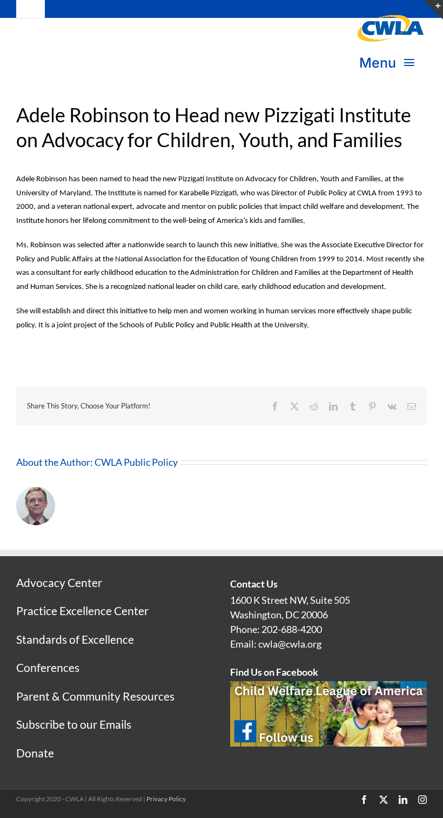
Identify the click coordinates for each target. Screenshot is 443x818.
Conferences (47, 667)
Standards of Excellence (75, 639)
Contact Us (254, 584)
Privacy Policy (166, 799)
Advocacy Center (59, 582)
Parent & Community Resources (95, 696)
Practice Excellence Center (82, 610)
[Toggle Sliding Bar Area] (433, 9)
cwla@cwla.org (289, 644)
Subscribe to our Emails (73, 724)
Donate (35, 753)
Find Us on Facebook (274, 672)
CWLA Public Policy (136, 462)
